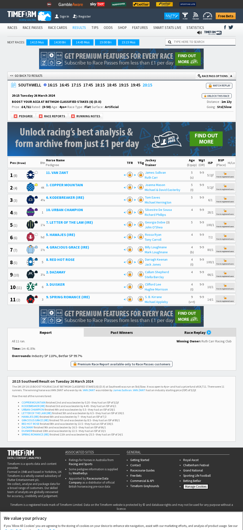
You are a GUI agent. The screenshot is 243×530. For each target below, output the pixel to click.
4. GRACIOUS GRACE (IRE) (67, 247)
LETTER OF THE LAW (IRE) (37, 413)
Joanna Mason (155, 185)
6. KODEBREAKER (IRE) (65, 197)
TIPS (94, 27)
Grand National (193, 470)
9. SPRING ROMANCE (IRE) (68, 296)
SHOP (122, 27)
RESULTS (79, 27)
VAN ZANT (89, 390)
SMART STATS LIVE (167, 27)
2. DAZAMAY (55, 272)
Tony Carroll (153, 239)
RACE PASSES (33, 27)
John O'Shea (154, 227)
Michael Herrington (158, 202)
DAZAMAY (27, 427)
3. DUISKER (55, 284)
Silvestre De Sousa (158, 210)
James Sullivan (155, 172)
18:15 (100, 85)
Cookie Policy (15, 507)
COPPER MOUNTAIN (34, 402)
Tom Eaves (152, 197)
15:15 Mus (129, 42)
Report (46, 332)
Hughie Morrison (156, 289)
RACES (12, 27)
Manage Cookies (196, 487)
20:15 (147, 85)
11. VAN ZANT (57, 172)
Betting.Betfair (192, 481)
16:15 (52, 85)
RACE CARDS (57, 27)
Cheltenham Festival (196, 465)
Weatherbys (80, 473)
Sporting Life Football (197, 476)
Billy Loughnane (156, 247)
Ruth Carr (151, 177)
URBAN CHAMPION (33, 409)
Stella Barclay (154, 277)
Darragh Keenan (156, 259)
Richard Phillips (155, 215)
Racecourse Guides (142, 470)
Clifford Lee (153, 284)
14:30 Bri (60, 42)
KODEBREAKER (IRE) (33, 406)
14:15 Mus (37, 42)
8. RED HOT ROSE (60, 259)
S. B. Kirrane (153, 297)
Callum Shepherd (157, 272)
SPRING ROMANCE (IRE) (35, 434)
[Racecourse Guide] (45, 84)
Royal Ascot (191, 460)
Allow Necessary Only (120, 521)
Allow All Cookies (156, 521)
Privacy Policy (48, 507)
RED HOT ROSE (30, 424)
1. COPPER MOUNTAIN (64, 184)
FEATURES (140, 27)
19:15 (123, 85)
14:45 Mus (83, 42)
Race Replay (195, 332)
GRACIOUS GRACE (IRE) (35, 420)
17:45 (88, 85)
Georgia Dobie (155, 222)
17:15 (76, 85)
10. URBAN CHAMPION (64, 209)
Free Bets (225, 16)
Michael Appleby (156, 302)
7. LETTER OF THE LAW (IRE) (69, 222)
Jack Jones (153, 264)
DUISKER (27, 431)
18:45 (112, 85)
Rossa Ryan (153, 234)
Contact (135, 465)
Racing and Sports (80, 464)
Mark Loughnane (156, 252)
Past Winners (122, 332)
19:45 (135, 85)
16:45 (64, 85)
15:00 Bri (106, 42)
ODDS (108, 27)
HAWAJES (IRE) (30, 416)
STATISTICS (195, 27)
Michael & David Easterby (162, 190)
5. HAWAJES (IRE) (60, 234)
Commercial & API (142, 481)
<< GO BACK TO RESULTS (26, 76)
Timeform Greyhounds (144, 486)
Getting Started (139, 460)
